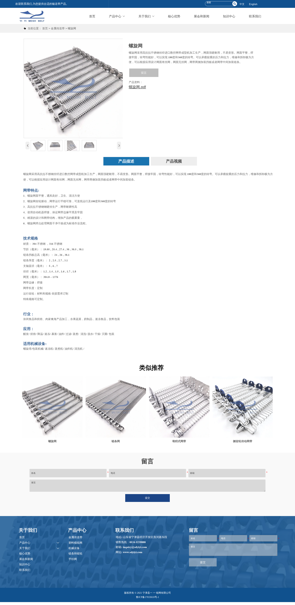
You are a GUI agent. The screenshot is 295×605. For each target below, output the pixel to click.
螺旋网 (72, 28)
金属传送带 (58, 28)
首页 (45, 28)
